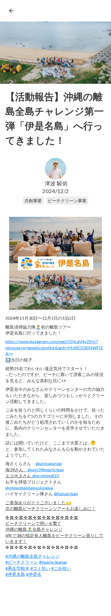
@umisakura (49, 463)
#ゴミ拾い (40, 568)
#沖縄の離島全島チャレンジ (32, 556)
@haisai (66, 493)
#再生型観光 (17, 568)
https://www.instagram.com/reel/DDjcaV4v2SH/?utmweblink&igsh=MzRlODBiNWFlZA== (54, 347)
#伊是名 (33, 574)
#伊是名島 (15, 574)
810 (45, 475)
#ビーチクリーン (21, 562)
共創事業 (33, 200)
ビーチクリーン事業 (67, 200)
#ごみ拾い (61, 568)
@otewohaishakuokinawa (29, 487)
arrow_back (11, 11)
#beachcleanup (53, 562)
